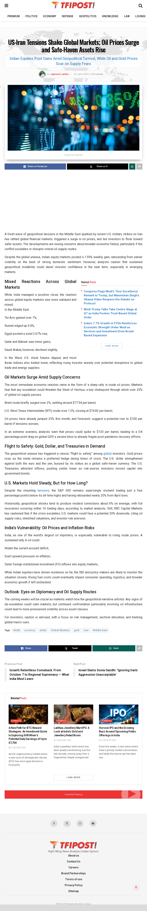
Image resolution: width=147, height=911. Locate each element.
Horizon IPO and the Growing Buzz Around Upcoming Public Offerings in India (117, 731)
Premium (13, 16)
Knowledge (110, 16)
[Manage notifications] (136, 887)
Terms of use (73, 879)
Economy (49, 16)
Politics (31, 16)
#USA (16, 630)
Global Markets (60, 630)
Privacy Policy (73, 885)
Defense (67, 16)
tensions (43, 490)
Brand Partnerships (73, 873)
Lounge (140, 16)
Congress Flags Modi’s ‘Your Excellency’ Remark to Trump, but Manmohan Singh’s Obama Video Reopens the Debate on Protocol (111, 297)
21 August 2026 (18, 747)
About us (73, 856)
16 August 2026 (63, 740)
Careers (74, 867)
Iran (86, 630)
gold (76, 630)
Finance (16, 720)
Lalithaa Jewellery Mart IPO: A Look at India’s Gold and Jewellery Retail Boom (71, 731)
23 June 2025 (81, 74)
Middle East (100, 630)
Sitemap (73, 891)
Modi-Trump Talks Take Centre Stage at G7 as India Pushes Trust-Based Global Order (110, 313)
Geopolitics (87, 16)
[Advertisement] (73, 201)
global (107, 453)
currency (29, 630)
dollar (43, 630)
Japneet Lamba (59, 74)
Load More (112, 346)
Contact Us (73, 862)
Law (127, 16)
